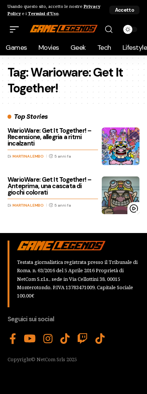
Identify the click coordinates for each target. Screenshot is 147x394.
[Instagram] (48, 339)
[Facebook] (13, 339)
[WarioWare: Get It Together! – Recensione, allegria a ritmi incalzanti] (120, 146)
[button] (124, 10)
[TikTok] (65, 339)
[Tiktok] (100, 339)
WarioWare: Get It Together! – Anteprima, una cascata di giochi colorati (50, 185)
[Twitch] (82, 339)
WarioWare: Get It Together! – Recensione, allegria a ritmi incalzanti (50, 136)
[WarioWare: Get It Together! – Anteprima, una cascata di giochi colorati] (120, 195)
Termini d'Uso (43, 13)
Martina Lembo (28, 156)
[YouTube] (30, 339)
